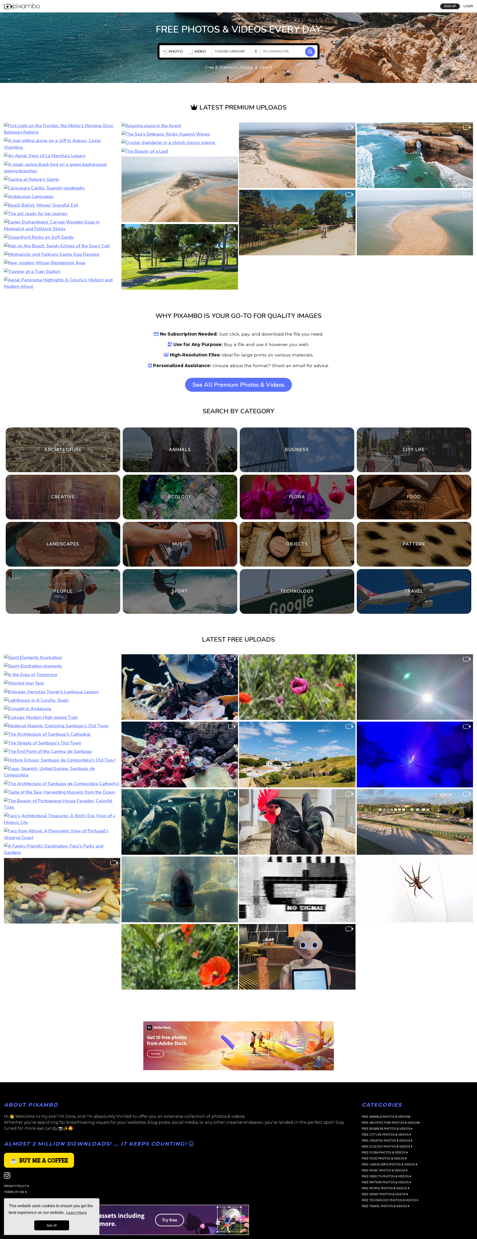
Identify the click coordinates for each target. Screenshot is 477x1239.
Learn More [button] (76, 1212)
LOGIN (468, 6)
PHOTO (176, 51)
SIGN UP (450, 6)
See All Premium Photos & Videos (238, 385)
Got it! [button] (52, 1225)
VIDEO (200, 51)
